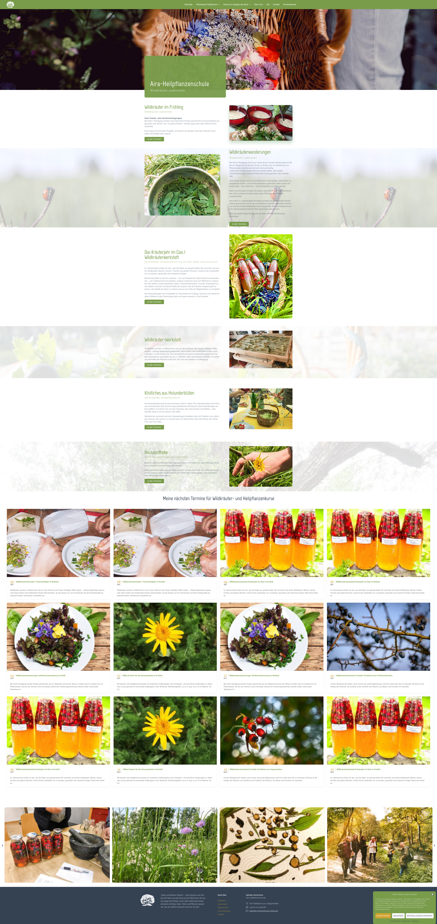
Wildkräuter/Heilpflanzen (207, 4)
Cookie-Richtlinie (395, 921)
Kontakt (276, 4)
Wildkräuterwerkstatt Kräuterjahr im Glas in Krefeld (251, 582)
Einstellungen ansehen (419, 916)
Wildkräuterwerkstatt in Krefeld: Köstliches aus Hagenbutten (256, 769)
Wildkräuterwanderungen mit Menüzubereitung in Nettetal (254, 676)
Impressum (415, 921)
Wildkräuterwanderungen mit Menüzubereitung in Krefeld (40, 676)
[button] (432, 894)
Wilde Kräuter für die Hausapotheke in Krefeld (142, 676)
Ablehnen (398, 916)
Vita (268, 4)
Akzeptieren (383, 916)
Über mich (258, 4)
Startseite (188, 4)
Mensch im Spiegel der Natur (235, 4)
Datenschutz (406, 921)
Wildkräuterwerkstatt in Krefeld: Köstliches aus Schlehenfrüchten (364, 676)
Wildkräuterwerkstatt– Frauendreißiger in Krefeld (144, 582)
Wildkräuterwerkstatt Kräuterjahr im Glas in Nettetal (358, 582)
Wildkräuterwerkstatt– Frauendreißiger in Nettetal (37, 582)
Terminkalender (289, 4)
